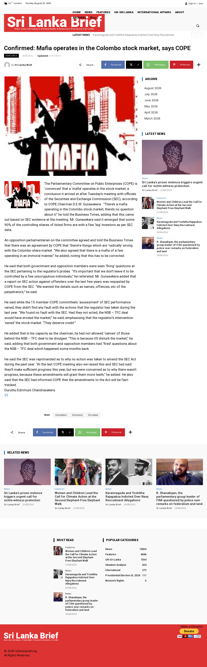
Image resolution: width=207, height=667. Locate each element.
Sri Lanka (93, 415)
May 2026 (151, 106)
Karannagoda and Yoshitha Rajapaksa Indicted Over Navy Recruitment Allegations (179, 225)
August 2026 (152, 88)
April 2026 (151, 112)
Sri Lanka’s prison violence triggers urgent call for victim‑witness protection (172, 184)
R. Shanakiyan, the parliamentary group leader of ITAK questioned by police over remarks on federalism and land (178, 246)
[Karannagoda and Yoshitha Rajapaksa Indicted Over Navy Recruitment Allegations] (148, 223)
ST (6, 395)
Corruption (61, 415)
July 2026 (150, 94)
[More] (198, 65)
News (145, 178)
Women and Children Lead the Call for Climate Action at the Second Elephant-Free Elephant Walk (179, 205)
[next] (200, 34)
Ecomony (77, 415)
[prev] (193, 34)
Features (11, 55)
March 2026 (152, 118)
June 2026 (151, 100)
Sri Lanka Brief (23, 64)
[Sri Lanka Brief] (7, 65)
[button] (198, 25)
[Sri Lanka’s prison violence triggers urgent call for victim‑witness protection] (172, 157)
